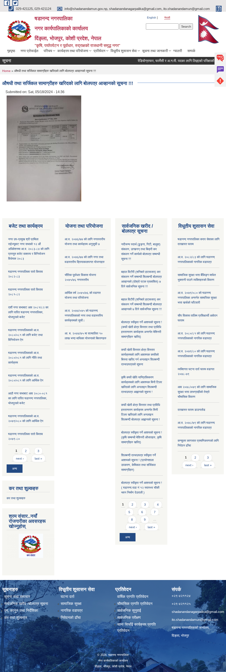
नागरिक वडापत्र (72, 610)
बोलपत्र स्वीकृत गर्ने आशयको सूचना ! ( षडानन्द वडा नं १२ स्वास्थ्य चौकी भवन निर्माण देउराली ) (141, 487)
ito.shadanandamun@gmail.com (195, 619)
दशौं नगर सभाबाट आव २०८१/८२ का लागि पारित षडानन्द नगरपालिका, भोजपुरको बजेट (28, 312)
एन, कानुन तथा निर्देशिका (21, 610)
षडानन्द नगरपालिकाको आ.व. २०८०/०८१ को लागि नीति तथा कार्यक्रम (25, 357)
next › (20, 458)
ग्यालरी (177, 51)
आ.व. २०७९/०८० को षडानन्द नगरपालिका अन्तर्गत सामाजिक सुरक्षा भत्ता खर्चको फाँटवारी (197, 297)
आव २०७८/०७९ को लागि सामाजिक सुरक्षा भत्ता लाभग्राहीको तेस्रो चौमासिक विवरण (197, 391)
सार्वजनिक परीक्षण (129, 618)
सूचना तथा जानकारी (155, 51)
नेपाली (167, 17)
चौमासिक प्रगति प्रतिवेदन (135, 604)
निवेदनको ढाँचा (71, 618)
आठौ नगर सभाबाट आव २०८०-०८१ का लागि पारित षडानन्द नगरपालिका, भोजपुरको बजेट (27, 398)
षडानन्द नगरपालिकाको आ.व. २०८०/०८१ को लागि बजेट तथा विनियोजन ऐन (25, 335)
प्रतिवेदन (99, 51)
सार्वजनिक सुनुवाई (129, 610)
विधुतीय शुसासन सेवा (124, 51)
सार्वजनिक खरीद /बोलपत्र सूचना (26, 604)
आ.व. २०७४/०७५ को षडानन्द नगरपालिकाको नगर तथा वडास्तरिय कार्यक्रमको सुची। (84, 315)
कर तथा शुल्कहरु (16, 498)
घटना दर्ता (67, 597)
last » (38, 458)
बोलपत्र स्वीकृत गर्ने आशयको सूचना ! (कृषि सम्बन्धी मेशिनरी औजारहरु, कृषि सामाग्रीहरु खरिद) (141, 437)
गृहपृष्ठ (11, 51)
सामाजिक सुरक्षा (71, 604)
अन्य (14, 468)
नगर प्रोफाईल (29, 51)
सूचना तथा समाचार (17, 597)
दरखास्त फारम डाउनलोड (191, 409)
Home (6, 71)
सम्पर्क (191, 51)
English (151, 17)
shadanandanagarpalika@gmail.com (198, 612)
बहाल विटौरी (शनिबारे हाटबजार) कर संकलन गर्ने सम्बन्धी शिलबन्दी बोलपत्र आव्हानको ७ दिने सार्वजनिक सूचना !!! (141, 304)
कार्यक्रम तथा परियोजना (72, 51)
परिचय (48, 51)
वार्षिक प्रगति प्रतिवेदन (132, 597)
